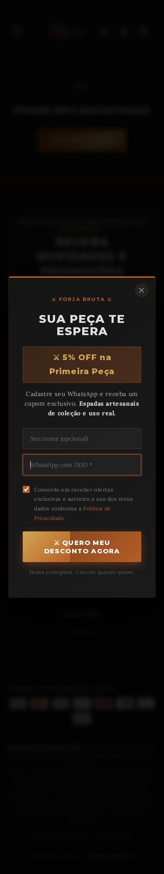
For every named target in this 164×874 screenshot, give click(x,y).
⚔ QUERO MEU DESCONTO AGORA (82, 546)
